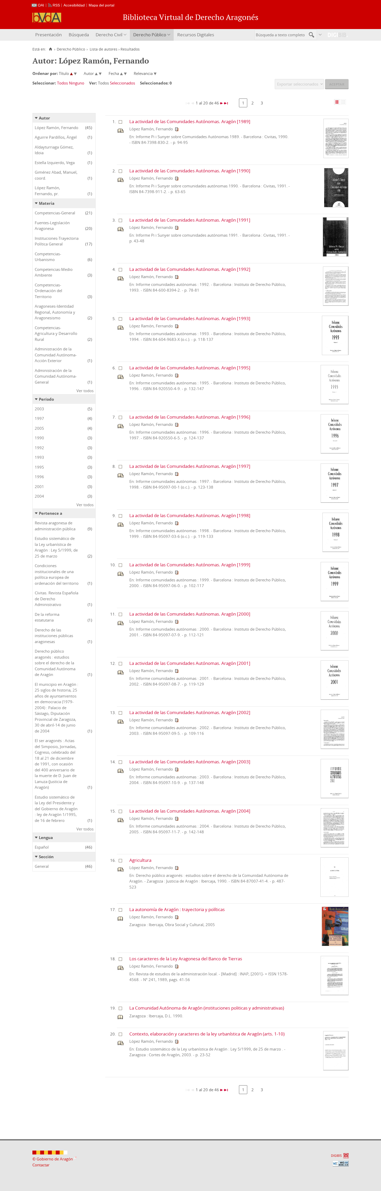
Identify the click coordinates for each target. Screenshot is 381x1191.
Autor (44, 118)
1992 (39, 447)
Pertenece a (50, 513)
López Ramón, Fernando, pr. (47, 190)
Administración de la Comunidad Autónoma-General (56, 376)
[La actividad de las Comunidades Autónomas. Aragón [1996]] (335, 452)
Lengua (46, 837)
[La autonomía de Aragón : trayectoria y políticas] (335, 944)
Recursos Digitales (195, 35)
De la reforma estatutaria (47, 617)
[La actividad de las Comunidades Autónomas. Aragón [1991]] (336, 255)
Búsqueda (79, 35)
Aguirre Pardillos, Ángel (56, 137)
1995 (39, 467)
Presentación (48, 35)
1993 (39, 457)
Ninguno (76, 83)
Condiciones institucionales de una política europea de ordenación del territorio (57, 574)
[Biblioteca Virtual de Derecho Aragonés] (46, 17)
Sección (46, 856)
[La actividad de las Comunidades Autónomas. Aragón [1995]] (335, 402)
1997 (39, 418)
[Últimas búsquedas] (320, 35)
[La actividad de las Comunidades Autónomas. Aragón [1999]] (335, 599)
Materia (46, 203)
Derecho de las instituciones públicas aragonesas (54, 635)
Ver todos (85, 390)
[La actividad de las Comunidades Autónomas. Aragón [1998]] (335, 550)
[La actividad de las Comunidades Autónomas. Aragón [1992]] (336, 304)
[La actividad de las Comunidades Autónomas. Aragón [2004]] (335, 846)
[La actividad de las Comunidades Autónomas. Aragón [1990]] (336, 205)
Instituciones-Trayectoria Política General (57, 241)
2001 (39, 486)
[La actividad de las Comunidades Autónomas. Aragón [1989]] (336, 156)
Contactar (41, 1164)
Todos (62, 83)
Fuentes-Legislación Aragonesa (52, 225)
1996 (39, 476)
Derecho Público (149, 35)
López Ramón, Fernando (56, 127)
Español (42, 847)
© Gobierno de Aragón (52, 1158)
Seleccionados (122, 83)
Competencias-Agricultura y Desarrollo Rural (56, 333)
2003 (39, 408)
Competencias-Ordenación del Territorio (48, 290)
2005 (39, 428)
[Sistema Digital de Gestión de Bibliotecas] (336, 35)
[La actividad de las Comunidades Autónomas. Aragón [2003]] (335, 796)
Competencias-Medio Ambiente (54, 272)
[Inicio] (50, 49)
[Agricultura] (334, 895)
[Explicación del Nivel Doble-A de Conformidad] (341, 1163)
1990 (39, 437)
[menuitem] (49, 35)
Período (46, 399)
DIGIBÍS (336, 1155)
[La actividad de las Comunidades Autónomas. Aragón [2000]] (335, 649)
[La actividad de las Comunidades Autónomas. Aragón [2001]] (335, 698)
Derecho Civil (109, 35)
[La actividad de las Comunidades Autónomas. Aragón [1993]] (335, 353)
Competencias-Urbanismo (48, 256)
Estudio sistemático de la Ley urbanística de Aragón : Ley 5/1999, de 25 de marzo (56, 547)
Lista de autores (103, 49)
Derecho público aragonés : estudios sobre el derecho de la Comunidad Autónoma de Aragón (55, 663)
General (42, 866)
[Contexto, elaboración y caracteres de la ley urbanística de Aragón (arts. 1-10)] (336, 1069)
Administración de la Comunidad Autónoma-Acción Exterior (56, 354)
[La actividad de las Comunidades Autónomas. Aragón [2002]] (335, 747)
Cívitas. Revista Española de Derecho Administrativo (56, 598)
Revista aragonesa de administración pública (55, 525)
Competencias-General (55, 212)
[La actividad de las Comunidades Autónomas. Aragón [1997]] (335, 501)
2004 (39, 496)
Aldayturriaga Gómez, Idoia (54, 150)
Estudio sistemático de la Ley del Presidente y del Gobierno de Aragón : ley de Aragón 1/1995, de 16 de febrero (56, 808)
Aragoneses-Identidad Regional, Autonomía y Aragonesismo (55, 312)
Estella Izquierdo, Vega (55, 162)
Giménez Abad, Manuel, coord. (56, 175)
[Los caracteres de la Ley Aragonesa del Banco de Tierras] (335, 993)
